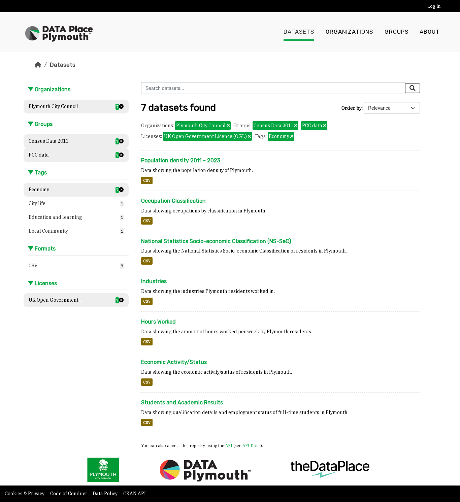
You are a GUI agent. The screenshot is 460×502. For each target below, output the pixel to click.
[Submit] (412, 88)
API (228, 445)
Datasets (299, 32)
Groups (396, 32)
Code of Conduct (69, 494)
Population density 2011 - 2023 (180, 160)
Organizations (349, 32)
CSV (147, 180)
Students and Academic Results (182, 402)
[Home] (38, 64)
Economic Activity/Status (174, 362)
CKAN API (134, 494)
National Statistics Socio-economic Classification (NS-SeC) (216, 241)
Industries (154, 281)
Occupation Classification (173, 201)
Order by (351, 108)
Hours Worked (158, 322)
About (430, 32)
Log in (433, 6)
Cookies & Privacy (25, 494)
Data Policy (106, 494)
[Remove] (228, 126)
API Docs (251, 445)
